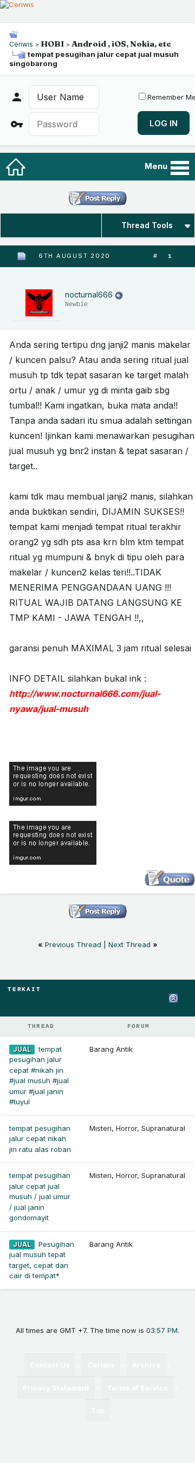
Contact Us (50, 1365)
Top (98, 1410)
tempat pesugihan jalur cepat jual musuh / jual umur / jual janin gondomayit (39, 1196)
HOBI (52, 43)
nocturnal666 (89, 294)
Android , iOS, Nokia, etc (121, 43)
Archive (146, 1365)
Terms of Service (137, 1387)
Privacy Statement (56, 1387)
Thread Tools (147, 225)
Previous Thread (73, 944)
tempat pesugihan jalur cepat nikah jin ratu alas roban (40, 1139)
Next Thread (129, 944)
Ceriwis (21, 44)
